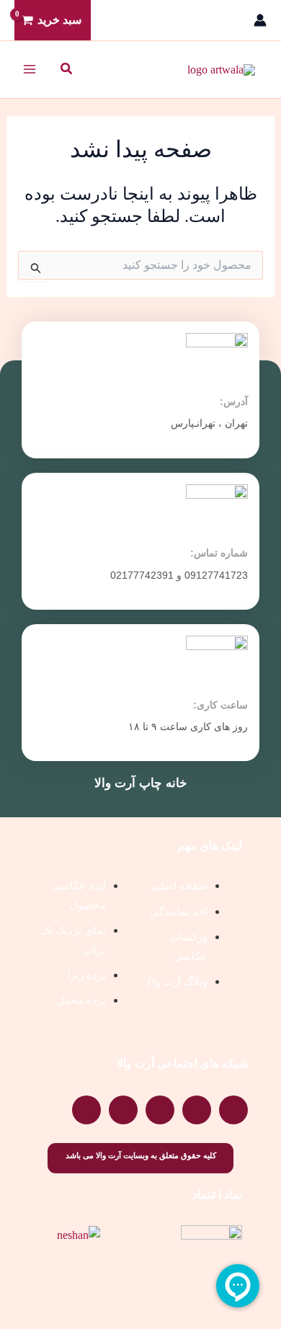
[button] (65, 69)
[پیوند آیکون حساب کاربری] (260, 20)
